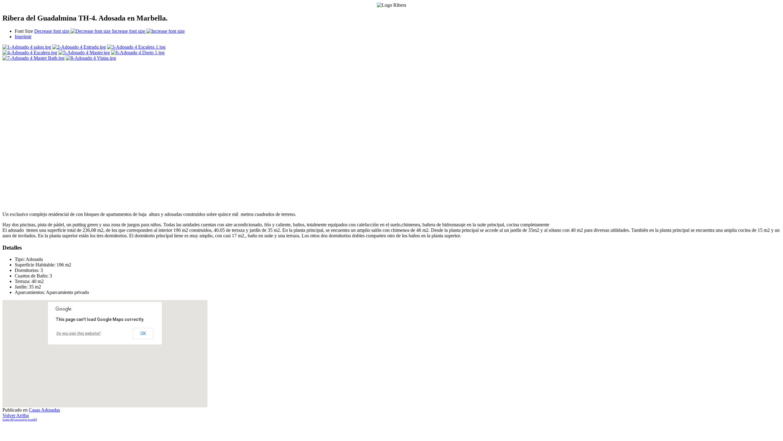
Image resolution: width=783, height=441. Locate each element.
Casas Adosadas (44, 410)
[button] (109, 349)
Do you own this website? (79, 333)
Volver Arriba (15, 415)
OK (143, 333)
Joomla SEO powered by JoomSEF (19, 419)
